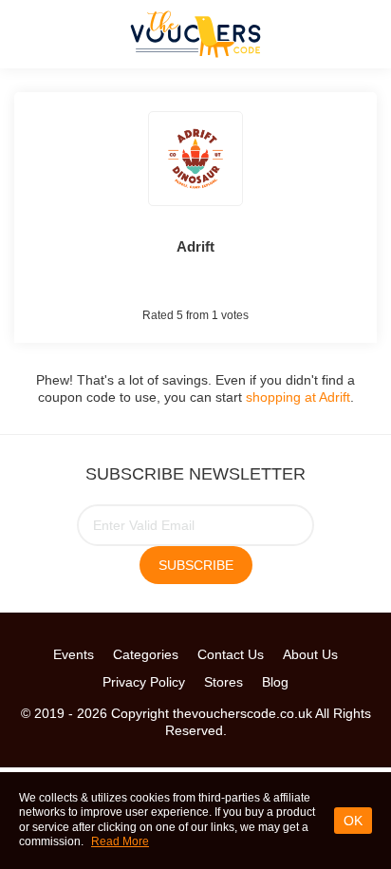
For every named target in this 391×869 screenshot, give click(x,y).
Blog (275, 682)
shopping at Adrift (298, 397)
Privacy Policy (143, 682)
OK (353, 820)
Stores (223, 682)
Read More (120, 841)
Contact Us (230, 654)
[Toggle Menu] (28, 34)
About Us (310, 654)
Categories (145, 654)
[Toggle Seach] (362, 34)
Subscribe (195, 565)
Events (73, 654)
